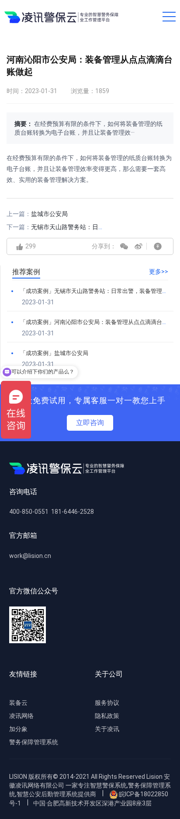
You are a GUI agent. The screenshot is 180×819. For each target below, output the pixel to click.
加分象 (18, 728)
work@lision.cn (30, 555)
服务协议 (107, 702)
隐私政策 (107, 715)
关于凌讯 (107, 728)
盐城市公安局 (49, 213)
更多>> (158, 271)
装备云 (18, 702)
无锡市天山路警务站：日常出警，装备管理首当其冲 (101, 226)
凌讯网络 (21, 715)
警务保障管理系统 (33, 742)
